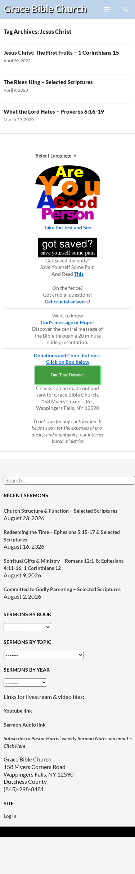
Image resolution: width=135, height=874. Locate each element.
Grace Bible (45, 8)
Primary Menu (107, 18)
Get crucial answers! (67, 301)
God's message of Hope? (67, 322)
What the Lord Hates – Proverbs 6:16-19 (54, 111)
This (79, 274)
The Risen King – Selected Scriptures (48, 82)
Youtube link (18, 711)
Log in (10, 816)
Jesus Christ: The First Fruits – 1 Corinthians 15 (61, 52)
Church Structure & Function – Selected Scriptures (60, 511)
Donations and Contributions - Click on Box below (68, 358)
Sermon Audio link (25, 725)
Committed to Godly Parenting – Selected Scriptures (62, 589)
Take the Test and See (67, 227)
